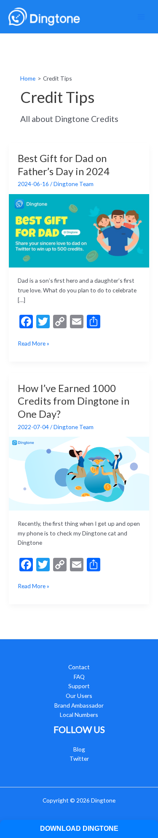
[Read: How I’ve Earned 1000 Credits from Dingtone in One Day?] (79, 472)
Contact (79, 666)
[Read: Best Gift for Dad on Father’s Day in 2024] (79, 229)
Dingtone (103, 800)
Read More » (33, 344)
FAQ (79, 676)
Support (79, 685)
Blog (79, 749)
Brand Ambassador (79, 705)
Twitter (79, 758)
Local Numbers (79, 714)
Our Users (79, 695)
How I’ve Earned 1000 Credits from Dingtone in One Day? (73, 401)
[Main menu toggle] (141, 16)
